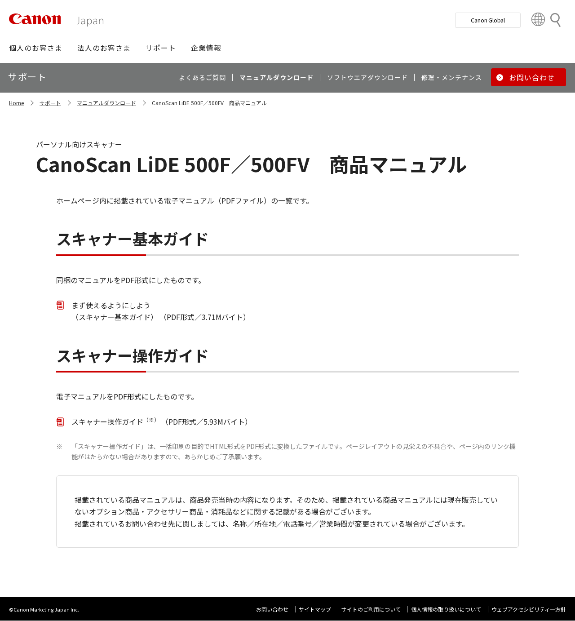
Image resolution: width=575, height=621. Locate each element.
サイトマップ (315, 609)
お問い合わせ (272, 609)
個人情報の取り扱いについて (446, 609)
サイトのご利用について (371, 609)
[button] (35, 48)
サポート (50, 102)
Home (16, 102)
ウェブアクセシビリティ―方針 (528, 609)
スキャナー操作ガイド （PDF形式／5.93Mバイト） (161, 421)
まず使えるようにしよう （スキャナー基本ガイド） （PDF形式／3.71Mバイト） (160, 311)
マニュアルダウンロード (106, 102)
